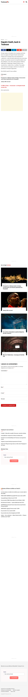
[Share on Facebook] (3, 50)
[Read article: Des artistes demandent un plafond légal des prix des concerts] (14, 323)
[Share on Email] (19, 50)
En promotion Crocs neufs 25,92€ (8, 510)
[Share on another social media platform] (24, 50)
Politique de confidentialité (6, 690)
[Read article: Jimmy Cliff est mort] (14, 301)
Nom (2, 387)
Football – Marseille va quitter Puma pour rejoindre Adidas (13, 433)
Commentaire (4, 370)
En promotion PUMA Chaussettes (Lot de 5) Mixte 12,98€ (13, 500)
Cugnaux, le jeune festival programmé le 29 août (11, 441)
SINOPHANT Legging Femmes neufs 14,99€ (10, 508)
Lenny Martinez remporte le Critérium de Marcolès (11, 435)
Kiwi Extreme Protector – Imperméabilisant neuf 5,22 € (12, 502)
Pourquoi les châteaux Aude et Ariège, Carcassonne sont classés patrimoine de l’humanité (12, 287)
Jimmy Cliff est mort (5, 81)
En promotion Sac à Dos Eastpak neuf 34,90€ (10, 513)
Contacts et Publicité (5, 691)
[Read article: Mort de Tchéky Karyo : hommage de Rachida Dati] (14, 346)
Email (5, 455)
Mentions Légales (16, 690)
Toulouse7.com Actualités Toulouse (7, 688)
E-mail (3, 393)
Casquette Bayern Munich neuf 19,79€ (9, 498)
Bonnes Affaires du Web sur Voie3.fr (11, 488)
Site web (3, 398)
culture (6, 39)
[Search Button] (26, 2)
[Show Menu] (23, 2)
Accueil (2, 39)
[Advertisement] (14, 19)
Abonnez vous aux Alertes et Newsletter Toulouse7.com (12, 666)
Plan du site (13, 691)
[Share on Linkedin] (14, 50)
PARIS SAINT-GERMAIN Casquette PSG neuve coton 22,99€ (13, 495)
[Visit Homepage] (5, 2)
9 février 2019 (3, 47)
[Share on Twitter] (8, 50)
